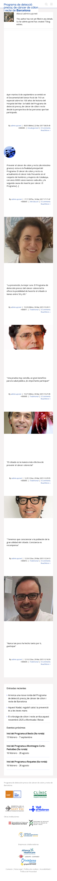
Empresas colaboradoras (28, 844)
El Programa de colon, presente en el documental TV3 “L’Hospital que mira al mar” (27, 81)
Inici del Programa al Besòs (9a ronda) (25, 733)
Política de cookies (31, 869)
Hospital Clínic (24, 446)
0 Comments (45, 128)
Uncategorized (33, 128)
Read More (45, 130)
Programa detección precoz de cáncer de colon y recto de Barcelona (34, 151)
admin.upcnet (16, 125)
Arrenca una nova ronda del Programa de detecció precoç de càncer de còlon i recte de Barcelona (27, 698)
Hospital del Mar (24, 362)
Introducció (34, 201)
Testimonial (34, 309)
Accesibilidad (45, 869)
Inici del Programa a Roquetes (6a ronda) (27, 761)
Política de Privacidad (28, 871)
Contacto (9, 869)
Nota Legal (18, 869)
